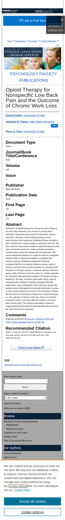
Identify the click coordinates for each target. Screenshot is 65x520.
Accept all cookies (32, 501)
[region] (32, 490)
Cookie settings (18, 486)
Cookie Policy (22, 490)
